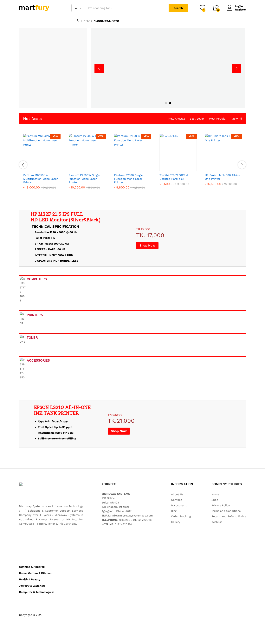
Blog (174, 510)
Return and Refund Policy (228, 516)
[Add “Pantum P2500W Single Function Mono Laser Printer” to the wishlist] (90, 166)
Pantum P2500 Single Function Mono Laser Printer (128, 179)
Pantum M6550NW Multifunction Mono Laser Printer (40, 179)
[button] (27, 166)
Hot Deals (32, 118)
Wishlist (216, 521)
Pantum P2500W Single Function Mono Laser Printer (84, 179)
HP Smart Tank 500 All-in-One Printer (222, 177)
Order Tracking (181, 516)
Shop (214, 499)
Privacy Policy (220, 505)
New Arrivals (176, 118)
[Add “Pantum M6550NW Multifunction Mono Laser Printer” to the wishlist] (45, 166)
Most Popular (218, 118)
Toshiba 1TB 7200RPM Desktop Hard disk (173, 177)
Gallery (175, 521)
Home (215, 494)
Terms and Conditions (226, 510)
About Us (177, 494)
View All (236, 118)
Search (178, 8)
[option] (168, 68)
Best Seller (197, 118)
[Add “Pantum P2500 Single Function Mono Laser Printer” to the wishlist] (136, 166)
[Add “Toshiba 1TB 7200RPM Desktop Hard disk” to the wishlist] (181, 166)
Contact (176, 499)
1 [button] (166, 103)
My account (179, 505)
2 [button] (170, 103)
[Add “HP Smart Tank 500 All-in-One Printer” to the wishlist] (227, 166)
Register (240, 9)
